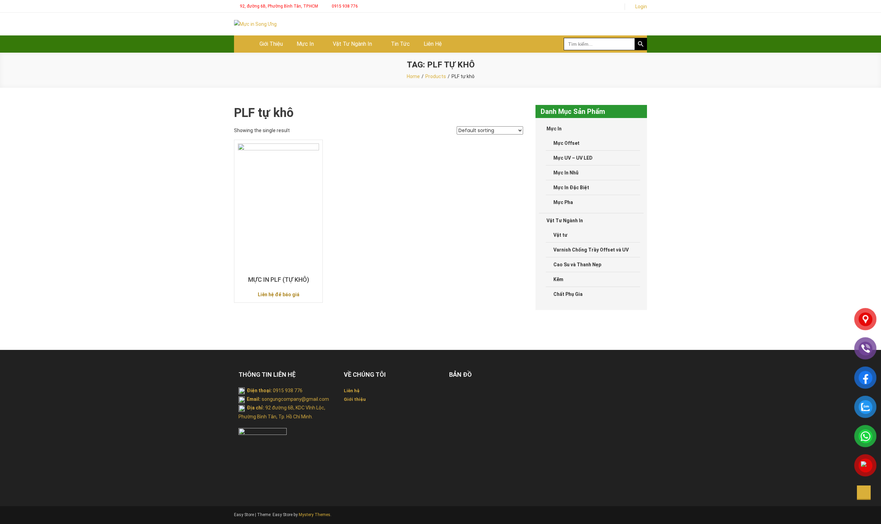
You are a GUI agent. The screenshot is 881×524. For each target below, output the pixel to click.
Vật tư (560, 235)
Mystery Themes (314, 514)
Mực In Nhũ (566, 172)
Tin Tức (400, 44)
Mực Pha (563, 202)
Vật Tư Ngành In (352, 44)
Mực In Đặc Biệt (571, 187)
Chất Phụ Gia (568, 294)
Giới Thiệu (271, 44)
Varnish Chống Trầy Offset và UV (591, 250)
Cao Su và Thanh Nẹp (577, 264)
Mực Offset (566, 143)
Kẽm (558, 279)
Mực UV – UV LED (573, 158)
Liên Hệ (433, 44)
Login (641, 6)
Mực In (305, 44)
